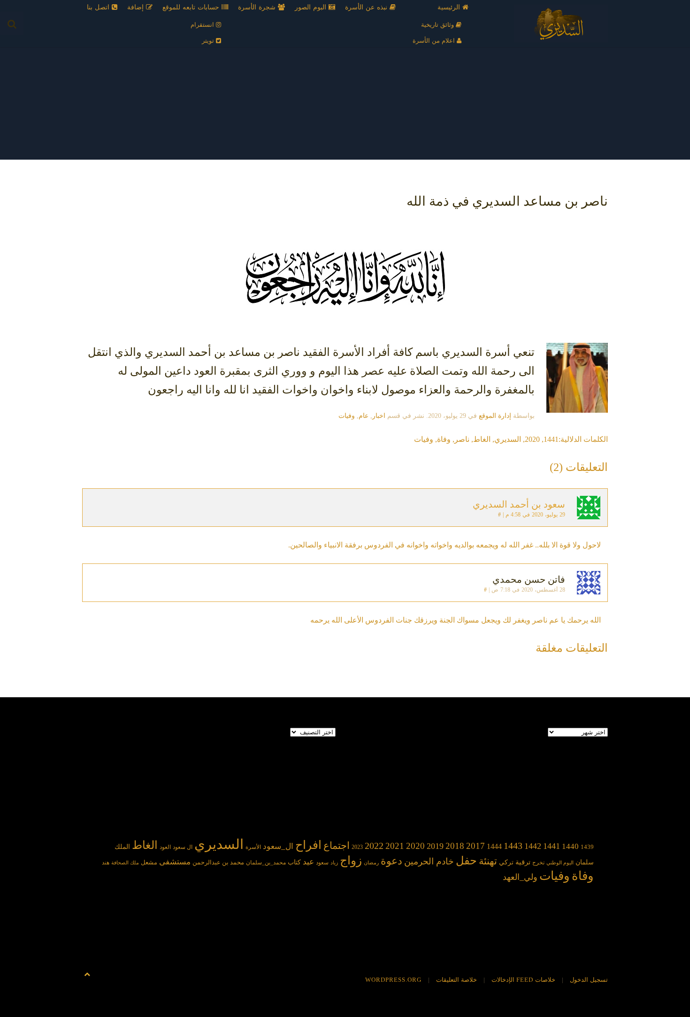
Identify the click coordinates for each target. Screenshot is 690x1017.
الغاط (482, 439)
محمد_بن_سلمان (266, 863)
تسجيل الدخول (589, 979)
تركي (506, 862)
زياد (334, 862)
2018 (454, 846)
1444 (494, 846)
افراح (308, 845)
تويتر (209, 40)
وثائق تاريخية (438, 24)
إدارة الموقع (495, 415)
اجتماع (336, 845)
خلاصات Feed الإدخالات (523, 979)
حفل (466, 860)
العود (165, 847)
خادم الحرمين (429, 861)
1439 (587, 846)
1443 (513, 845)
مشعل (149, 862)
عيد (308, 861)
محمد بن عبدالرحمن (218, 862)
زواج (351, 860)
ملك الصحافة (125, 862)
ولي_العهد (520, 877)
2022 (374, 845)
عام (363, 415)
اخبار (378, 415)
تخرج (538, 863)
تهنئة (488, 861)
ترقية (522, 862)
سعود (322, 862)
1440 (570, 846)
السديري (507, 439)
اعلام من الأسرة (435, 40)
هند (105, 863)
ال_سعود (278, 846)
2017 (475, 846)
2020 (532, 439)
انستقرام (203, 24)
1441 (551, 439)
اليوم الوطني (560, 862)
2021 (394, 846)
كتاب (294, 862)
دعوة (391, 861)
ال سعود (182, 847)
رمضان (371, 862)
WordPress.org (393, 979)
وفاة (444, 439)
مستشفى (175, 861)
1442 (532, 846)
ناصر (461, 439)
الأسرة (253, 847)
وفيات (346, 415)
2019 (435, 846)
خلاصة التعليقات (456, 979)
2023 (357, 847)
